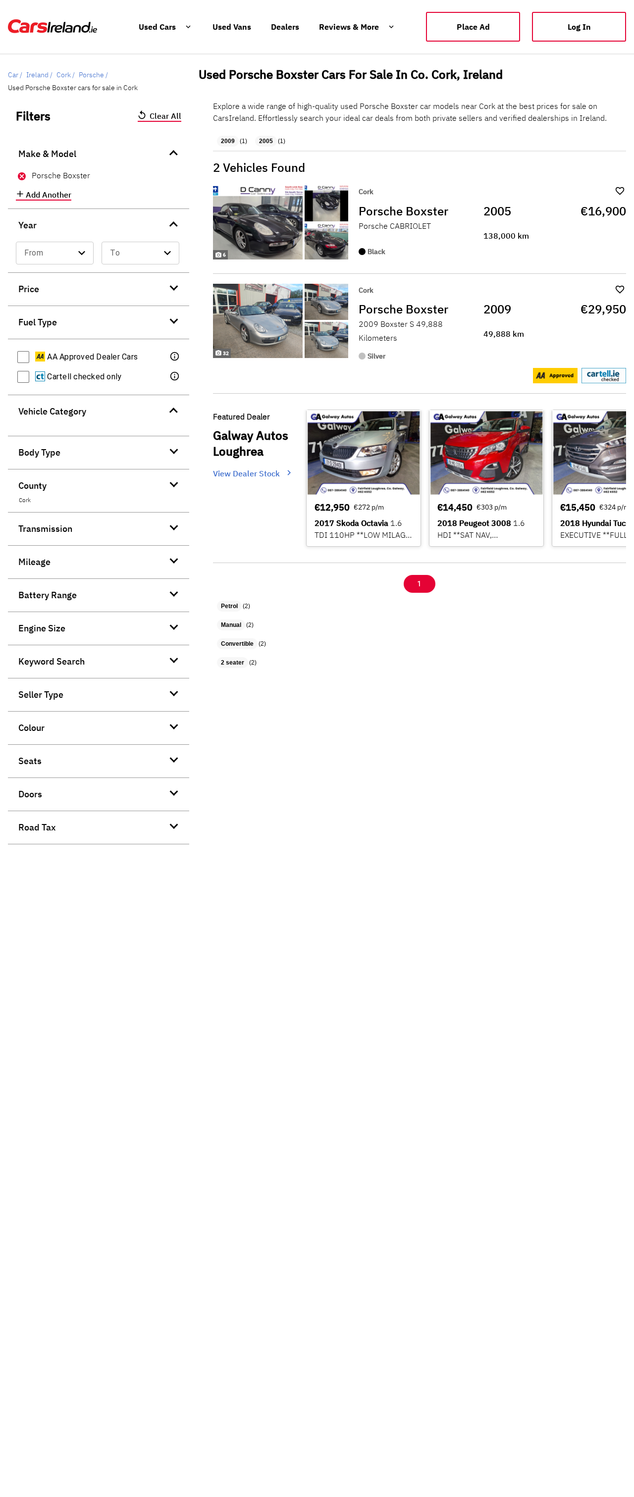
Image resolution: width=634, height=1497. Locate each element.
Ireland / (39, 74)
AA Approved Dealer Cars (91, 356)
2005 (266, 141)
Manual (231, 624)
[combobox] (54, 253)
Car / (15, 74)
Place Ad (473, 27)
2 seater (232, 662)
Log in (579, 27)
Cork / (65, 74)
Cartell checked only (83, 376)
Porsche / (93, 74)
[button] (175, 357)
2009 (228, 141)
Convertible (237, 643)
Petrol (229, 606)
